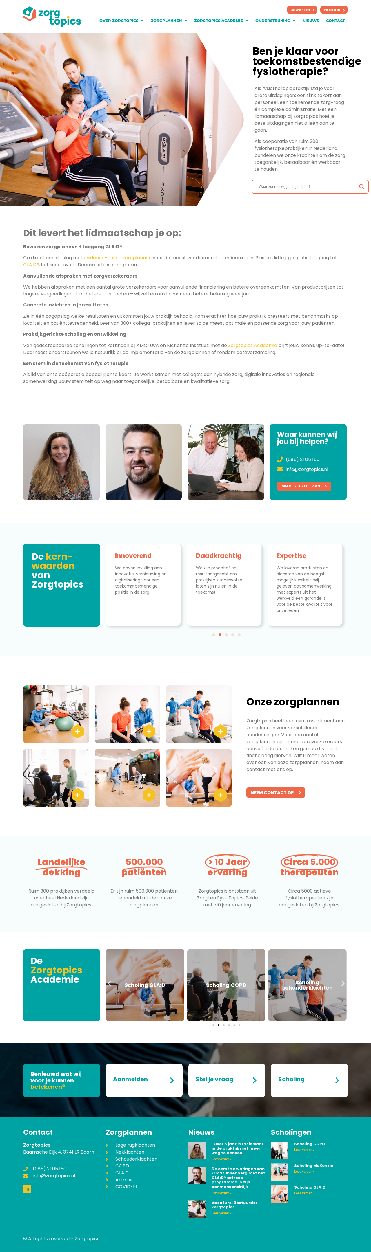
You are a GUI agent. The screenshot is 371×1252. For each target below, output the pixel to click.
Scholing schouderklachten (307, 985)
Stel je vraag (214, 1079)
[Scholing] (337, 1080)
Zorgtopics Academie (218, 20)
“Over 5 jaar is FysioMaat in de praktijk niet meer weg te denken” (238, 1148)
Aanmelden (130, 1079)
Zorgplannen (166, 20)
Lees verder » (222, 1159)
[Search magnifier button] (362, 187)
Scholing (291, 1079)
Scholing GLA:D (145, 985)
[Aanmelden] (171, 1080)
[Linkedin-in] (27, 1189)
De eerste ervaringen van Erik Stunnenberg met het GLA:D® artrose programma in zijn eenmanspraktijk (238, 1177)
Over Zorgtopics (118, 20)
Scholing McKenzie (313, 1165)
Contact (335, 20)
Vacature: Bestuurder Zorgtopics (234, 1205)
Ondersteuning (272, 20)
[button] (213, 634)
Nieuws (311, 20)
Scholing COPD (226, 985)
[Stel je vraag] (254, 1080)
